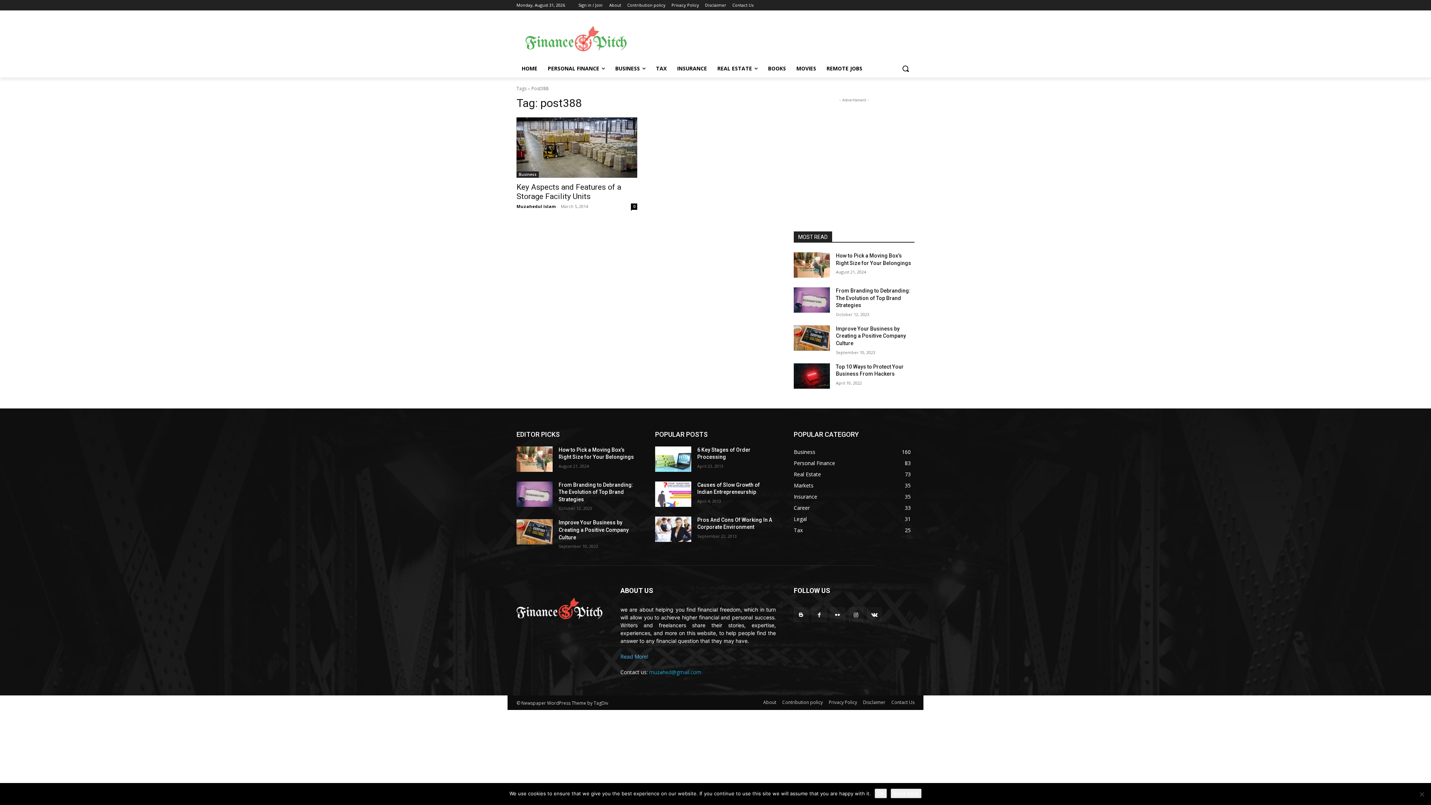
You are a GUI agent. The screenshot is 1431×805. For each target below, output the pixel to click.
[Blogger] (801, 614)
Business (528, 174)
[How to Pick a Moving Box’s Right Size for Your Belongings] (812, 265)
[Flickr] (837, 614)
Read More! (634, 656)
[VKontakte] (874, 614)
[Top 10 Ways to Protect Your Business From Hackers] (812, 376)
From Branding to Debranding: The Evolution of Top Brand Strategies (873, 298)
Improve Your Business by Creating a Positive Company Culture (871, 336)
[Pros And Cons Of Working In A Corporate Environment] (673, 529)
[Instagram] (856, 614)
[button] (905, 69)
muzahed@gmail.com (675, 672)
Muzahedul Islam (536, 206)
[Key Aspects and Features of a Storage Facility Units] (577, 147)
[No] (1421, 794)
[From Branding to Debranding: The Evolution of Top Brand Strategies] (812, 300)
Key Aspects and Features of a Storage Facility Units (569, 192)
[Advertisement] (775, 37)
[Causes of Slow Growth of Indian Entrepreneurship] (673, 494)
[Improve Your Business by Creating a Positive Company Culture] (812, 338)
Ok (881, 793)
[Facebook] (819, 614)
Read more (906, 793)
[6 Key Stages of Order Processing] (673, 459)
